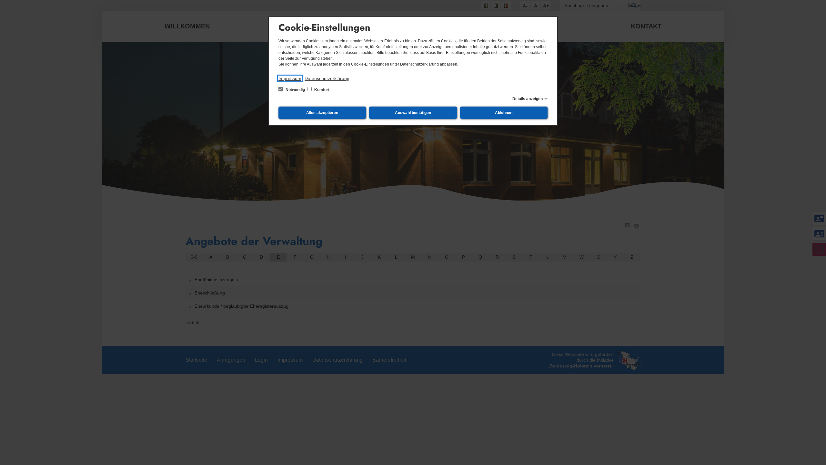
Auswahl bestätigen (413, 112)
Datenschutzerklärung (327, 78)
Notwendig (295, 90)
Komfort (321, 90)
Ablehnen (503, 112)
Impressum (289, 78)
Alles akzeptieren (322, 112)
